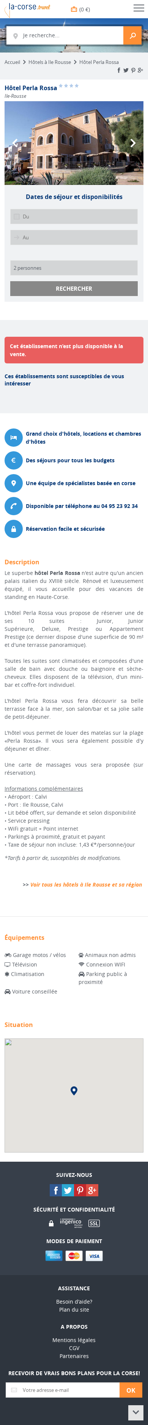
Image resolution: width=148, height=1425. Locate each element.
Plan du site (74, 1309)
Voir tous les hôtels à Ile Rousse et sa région (86, 884)
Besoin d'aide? (74, 1301)
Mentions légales (74, 1340)
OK (130, 1390)
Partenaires (74, 1356)
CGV (74, 1348)
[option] (74, 143)
